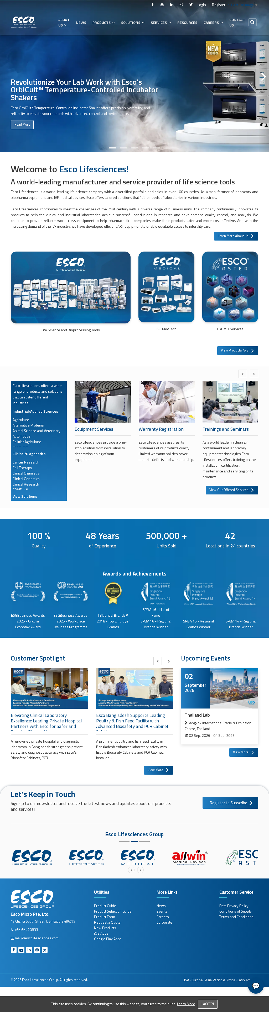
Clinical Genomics (26, 478)
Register (218, 4)
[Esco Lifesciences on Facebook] (153, 4)
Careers (211, 22)
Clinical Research (26, 484)
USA (186, 980)
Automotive (21, 436)
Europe (197, 980)
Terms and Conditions (236, 916)
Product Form (104, 916)
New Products (105, 927)
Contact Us (237, 22)
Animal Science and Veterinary (36, 430)
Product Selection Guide (113, 911)
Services (159, 22)
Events (162, 911)
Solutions (130, 22)
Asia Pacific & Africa (220, 980)
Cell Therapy (22, 467)
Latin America (247, 980)
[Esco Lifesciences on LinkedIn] (172, 4)
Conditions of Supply (235, 911)
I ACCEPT (207, 1004)
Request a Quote (107, 922)
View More (155, 770)
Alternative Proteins (28, 425)
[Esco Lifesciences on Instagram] (181, 4)
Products (101, 22)
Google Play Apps (108, 938)
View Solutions (25, 496)
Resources (187, 22)
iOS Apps (101, 933)
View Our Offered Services (229, 489)
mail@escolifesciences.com (37, 938)
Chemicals (20, 447)
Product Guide (105, 905)
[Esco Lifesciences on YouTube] (162, 4)
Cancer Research (26, 462)
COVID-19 (20, 489)
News (81, 22)
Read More (22, 124)
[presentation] (243, 374)
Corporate (164, 922)
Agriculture (21, 419)
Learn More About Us (233, 235)
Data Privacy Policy (234, 905)
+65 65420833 (26, 929)
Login (202, 4)
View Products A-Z (235, 350)
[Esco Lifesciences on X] (191, 4)
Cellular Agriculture (27, 441)
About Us (64, 22)
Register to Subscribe (228, 803)
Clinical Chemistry (26, 473)
